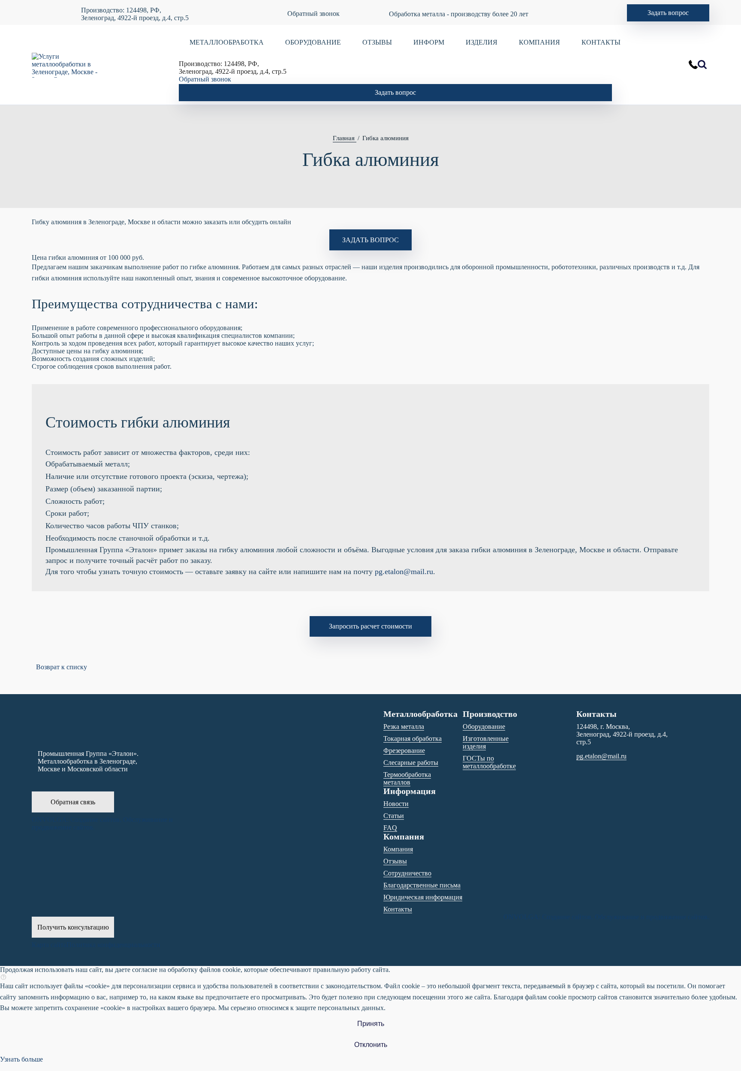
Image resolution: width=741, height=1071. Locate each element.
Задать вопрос (668, 12)
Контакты (397, 909)
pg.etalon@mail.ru (404, 571)
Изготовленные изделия (486, 742)
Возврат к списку (61, 667)
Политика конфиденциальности (113, 944)
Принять (370, 1023)
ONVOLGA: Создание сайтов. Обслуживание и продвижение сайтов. (102, 823)
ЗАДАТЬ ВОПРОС (370, 240)
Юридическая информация (422, 897)
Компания (398, 849)
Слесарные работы (410, 762)
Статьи (393, 815)
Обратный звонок (313, 13)
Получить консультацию (73, 927)
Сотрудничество (407, 873)
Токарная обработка (412, 738)
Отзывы (395, 861)
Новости (396, 803)
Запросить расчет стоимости (370, 626)
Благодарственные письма (422, 885)
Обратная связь (73, 802)
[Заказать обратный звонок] (693, 64)
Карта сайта (49, 944)
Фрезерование (404, 750)
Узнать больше (21, 1059)
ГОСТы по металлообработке (489, 762)
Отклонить (370, 1044)
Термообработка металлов (407, 778)
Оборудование (484, 726)
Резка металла (403, 726)
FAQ (390, 827)
